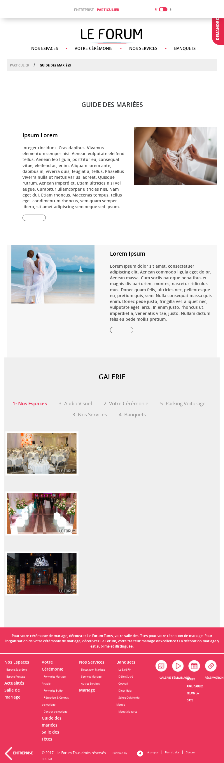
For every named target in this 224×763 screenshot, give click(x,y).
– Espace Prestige (14, 676)
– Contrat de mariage (54, 711)
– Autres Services (89, 683)
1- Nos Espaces (30, 403)
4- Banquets (132, 414)
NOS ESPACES (44, 48)
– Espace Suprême (15, 669)
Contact (190, 752)
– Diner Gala (124, 690)
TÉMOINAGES (181, 678)
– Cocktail (122, 683)
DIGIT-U (47, 759)
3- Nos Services (89, 414)
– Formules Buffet (52, 690)
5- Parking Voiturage (183, 403)
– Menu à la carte (126, 711)
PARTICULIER (108, 9)
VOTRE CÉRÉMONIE (94, 48)
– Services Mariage (90, 676)
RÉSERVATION (214, 678)
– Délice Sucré (124, 676)
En (171, 9)
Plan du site (172, 752)
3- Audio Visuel (75, 403)
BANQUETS (185, 48)
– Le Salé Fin (123, 669)
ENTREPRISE (84, 9)
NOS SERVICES (143, 48)
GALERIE (165, 678)
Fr (156, 9)
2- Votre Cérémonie (126, 403)
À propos (152, 752)
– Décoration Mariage (92, 669)
